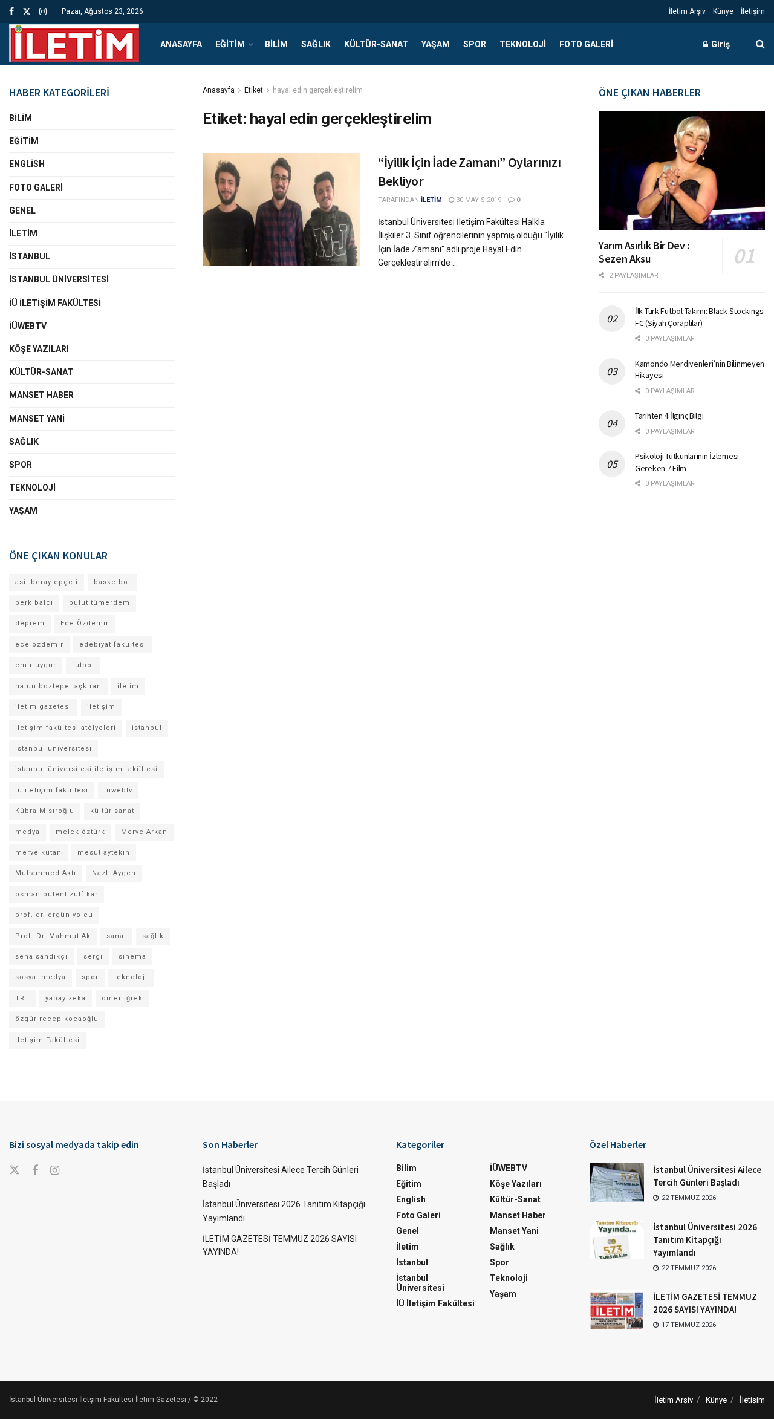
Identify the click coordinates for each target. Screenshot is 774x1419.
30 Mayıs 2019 (477, 200)
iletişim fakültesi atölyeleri (65, 728)
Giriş (719, 44)
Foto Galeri (586, 44)
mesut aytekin (103, 852)
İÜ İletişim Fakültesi (55, 303)
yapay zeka (65, 998)
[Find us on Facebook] (11, 12)
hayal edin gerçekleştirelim (318, 90)
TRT (22, 998)
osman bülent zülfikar (56, 894)
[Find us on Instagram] (43, 12)
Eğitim (230, 44)
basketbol (112, 582)
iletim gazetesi (43, 707)
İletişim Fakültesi (47, 1040)
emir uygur (35, 665)
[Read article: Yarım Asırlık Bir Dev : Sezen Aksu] (682, 170)
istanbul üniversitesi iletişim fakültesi (86, 769)
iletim (128, 686)
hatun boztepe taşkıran (58, 686)
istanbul (147, 728)
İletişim (753, 11)
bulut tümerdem (99, 603)
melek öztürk (80, 832)
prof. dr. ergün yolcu (54, 915)
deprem (30, 623)
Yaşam (435, 44)
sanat (116, 936)
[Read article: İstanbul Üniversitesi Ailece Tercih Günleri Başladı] (617, 1182)
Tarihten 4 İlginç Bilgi (669, 415)
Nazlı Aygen (114, 873)
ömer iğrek (122, 998)
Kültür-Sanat (376, 44)
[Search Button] (760, 44)
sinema (132, 957)
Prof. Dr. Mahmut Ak (53, 936)
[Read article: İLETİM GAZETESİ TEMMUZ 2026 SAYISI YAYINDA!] (617, 1309)
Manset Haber (41, 395)
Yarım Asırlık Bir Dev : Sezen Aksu (644, 252)
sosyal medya (40, 977)
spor (90, 977)
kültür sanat (112, 811)
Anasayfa (181, 44)
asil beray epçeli (46, 582)
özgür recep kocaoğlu (57, 1019)
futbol (83, 665)
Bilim (276, 44)
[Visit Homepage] (74, 44)
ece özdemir (39, 644)
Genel (22, 210)
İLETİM (431, 200)
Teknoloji (522, 44)
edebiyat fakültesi (112, 644)
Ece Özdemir (84, 623)
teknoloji (131, 977)
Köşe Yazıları (39, 349)
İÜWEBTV (28, 326)
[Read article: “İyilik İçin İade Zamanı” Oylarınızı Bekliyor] (281, 209)
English (27, 164)
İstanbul (29, 256)
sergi (93, 957)
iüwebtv (118, 790)
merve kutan (38, 852)
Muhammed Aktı (45, 873)
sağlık (153, 936)
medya (27, 832)
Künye (723, 11)
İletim (23, 233)
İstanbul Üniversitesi (59, 279)
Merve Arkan (144, 832)
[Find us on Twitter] (26, 12)
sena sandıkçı (41, 957)
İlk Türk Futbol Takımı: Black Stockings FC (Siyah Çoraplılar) (699, 316)
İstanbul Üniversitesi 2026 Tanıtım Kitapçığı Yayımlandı (705, 1239)
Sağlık (316, 44)
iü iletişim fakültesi (51, 790)
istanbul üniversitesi (53, 748)
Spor (474, 44)
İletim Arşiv (687, 11)
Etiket (253, 90)
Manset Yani (37, 418)
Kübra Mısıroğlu (44, 811)
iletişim (101, 707)
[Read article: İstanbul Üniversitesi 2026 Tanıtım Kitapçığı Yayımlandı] (617, 1240)
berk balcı (34, 603)
